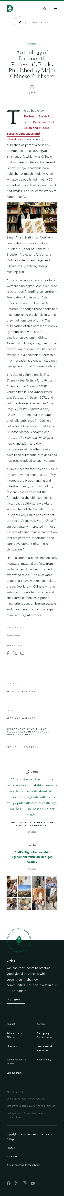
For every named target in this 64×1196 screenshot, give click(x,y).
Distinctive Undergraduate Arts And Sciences (31, 1105)
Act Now (14, 1000)
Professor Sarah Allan (39, 116)
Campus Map (14, 1072)
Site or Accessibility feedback (23, 1165)
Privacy (11, 1147)
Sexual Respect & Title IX (16, 1061)
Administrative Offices (15, 1035)
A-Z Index (12, 1156)
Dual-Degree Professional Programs (26, 1098)
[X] (17, 1184)
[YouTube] (33, 1184)
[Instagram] (25, 1184)
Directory (12, 1046)
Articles (32, 44)
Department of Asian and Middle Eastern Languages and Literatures (27, 732)
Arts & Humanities (20, 691)
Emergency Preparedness (44, 1035)
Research (31, 747)
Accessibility (44, 1059)
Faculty (12, 747)
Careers (41, 1024)
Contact (11, 1024)
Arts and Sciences (20, 718)
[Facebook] (9, 1184)
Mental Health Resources (45, 1048)
